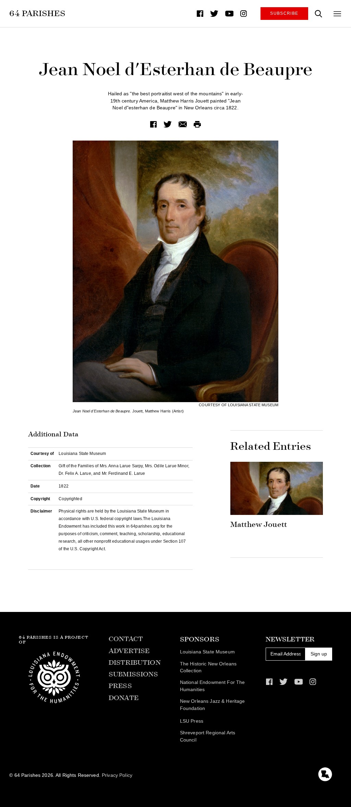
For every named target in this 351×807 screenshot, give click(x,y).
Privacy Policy (117, 775)
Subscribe (284, 13)
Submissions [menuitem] (133, 674)
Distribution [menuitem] (135, 662)
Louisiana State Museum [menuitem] (207, 651)
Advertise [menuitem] (129, 650)
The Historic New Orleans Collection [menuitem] (208, 667)
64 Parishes (37, 13)
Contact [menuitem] (126, 638)
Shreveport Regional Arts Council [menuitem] (207, 736)
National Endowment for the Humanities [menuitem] (212, 686)
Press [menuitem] (120, 685)
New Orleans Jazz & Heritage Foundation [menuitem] (212, 705)
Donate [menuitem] (123, 697)
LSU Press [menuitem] (191, 721)
